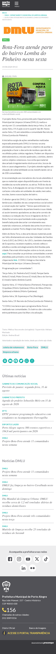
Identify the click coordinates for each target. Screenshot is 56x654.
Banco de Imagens (37, 628)
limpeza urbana (10, 352)
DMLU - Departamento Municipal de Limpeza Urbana (26, 15)
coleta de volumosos (13, 347)
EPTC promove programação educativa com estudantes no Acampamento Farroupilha (26, 415)
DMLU (6, 40)
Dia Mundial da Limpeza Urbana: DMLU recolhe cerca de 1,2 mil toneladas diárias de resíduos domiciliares (27, 502)
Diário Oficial (8, 628)
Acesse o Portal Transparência (29, 633)
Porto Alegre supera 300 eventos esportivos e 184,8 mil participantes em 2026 (27, 429)
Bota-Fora (32, 347)
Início (4, 13)
